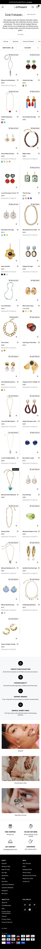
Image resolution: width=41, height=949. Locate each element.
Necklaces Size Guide (29, 875)
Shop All (4, 863)
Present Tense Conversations (6, 912)
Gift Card (4, 893)
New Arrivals (6, 869)
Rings (3, 878)
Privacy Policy (6, 919)
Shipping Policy (27, 869)
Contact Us (26, 881)
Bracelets (5, 881)
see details (29, 2)
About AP (4, 902)
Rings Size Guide (28, 878)
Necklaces (15, 41)
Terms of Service (7, 922)
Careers (4, 916)
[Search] (33, 7)
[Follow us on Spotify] (29, 909)
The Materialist (6, 905)
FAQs (24, 866)
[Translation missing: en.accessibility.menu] (3, 7)
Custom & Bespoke (7, 887)
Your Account (27, 863)
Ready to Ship (6, 866)
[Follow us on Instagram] (29, 905)
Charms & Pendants (28, 41)
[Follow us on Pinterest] (34, 905)
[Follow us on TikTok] (25, 909)
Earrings (5, 41)
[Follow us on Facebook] (25, 905)
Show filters (7, 47)
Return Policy (27, 872)
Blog (3, 908)
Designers (5, 890)
